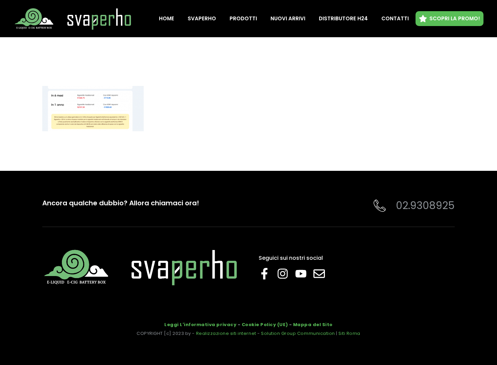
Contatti (395, 18)
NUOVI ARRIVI (287, 18)
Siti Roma (349, 333)
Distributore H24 (343, 18)
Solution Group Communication (298, 333)
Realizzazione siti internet (226, 333)
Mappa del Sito (313, 324)
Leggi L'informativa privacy (200, 324)
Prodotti (243, 18)
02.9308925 (425, 205)
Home (166, 18)
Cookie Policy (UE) (265, 324)
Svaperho (202, 18)
